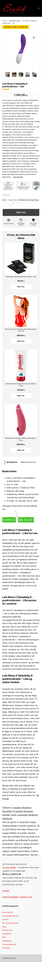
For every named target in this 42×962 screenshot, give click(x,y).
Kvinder (6, 815)
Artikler (5, 891)
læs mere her (18, 177)
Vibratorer (7, 818)
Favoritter (7, 811)
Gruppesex (6, 934)
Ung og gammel (9, 944)
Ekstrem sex (7, 930)
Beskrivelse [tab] (11, 462)
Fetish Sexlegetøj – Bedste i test (17, 897)
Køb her (21, 212)
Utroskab (6, 948)
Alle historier (7, 912)
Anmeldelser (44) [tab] (28, 462)
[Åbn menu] (38, 8)
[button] (34, 38)
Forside (4, 21)
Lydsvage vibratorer (14, 21)
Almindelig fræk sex (10, 916)
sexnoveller (10, 867)
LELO (13, 815)
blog (4, 926)
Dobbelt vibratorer (22, 807)
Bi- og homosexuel (10, 923)
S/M (4, 937)
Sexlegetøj (6, 941)
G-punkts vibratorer (23, 811)
